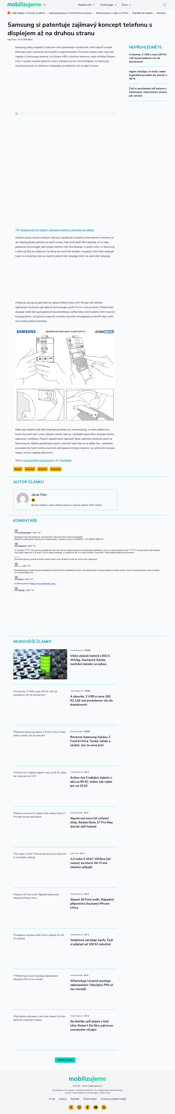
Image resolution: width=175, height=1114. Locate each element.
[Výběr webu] (44, 4)
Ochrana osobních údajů (113, 1098)
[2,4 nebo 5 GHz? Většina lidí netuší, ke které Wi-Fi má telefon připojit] (40, 867)
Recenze (161, 13)
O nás (52, 1098)
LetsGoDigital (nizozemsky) (38, 460)
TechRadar (65, 460)
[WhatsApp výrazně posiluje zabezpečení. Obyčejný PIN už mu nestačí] (40, 989)
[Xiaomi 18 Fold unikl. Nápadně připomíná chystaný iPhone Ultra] (40, 908)
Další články (65, 1060)
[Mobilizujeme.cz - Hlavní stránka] (24, 5)
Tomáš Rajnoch (76, 650)
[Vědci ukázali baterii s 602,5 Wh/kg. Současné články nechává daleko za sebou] (40, 664)
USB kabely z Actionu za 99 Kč (28, 13)
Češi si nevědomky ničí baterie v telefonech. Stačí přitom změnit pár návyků (148, 92)
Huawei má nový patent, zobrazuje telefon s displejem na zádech (57, 230)
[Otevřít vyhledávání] (164, 5)
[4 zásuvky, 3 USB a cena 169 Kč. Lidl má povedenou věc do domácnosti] (40, 705)
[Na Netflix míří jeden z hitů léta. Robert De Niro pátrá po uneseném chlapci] (40, 1030)
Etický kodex (90, 1098)
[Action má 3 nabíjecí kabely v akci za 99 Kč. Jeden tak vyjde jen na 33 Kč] (40, 786)
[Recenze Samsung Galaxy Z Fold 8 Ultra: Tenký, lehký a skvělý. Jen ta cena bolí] (40, 745)
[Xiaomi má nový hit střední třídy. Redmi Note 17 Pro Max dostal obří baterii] (40, 827)
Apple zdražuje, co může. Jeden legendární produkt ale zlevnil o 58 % (148, 75)
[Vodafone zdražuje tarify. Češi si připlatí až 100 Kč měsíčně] (40, 948)
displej (17, 469)
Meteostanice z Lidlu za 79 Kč (112, 13)
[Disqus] (87, 560)
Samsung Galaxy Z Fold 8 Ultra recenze (70, 13)
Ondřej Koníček (76, 731)
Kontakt (75, 1098)
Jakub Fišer (12, 39)
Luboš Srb (74, 853)
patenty (42, 469)
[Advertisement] (65, 89)
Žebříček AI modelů (142, 13)
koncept (29, 469)
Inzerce (63, 1098)
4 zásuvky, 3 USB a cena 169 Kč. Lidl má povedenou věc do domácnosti (148, 58)
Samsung (55, 469)
